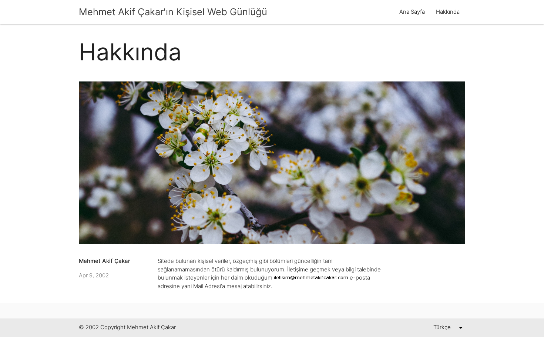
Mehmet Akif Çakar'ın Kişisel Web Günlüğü (173, 11)
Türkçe (442, 327)
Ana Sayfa (412, 11)
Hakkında (448, 11)
